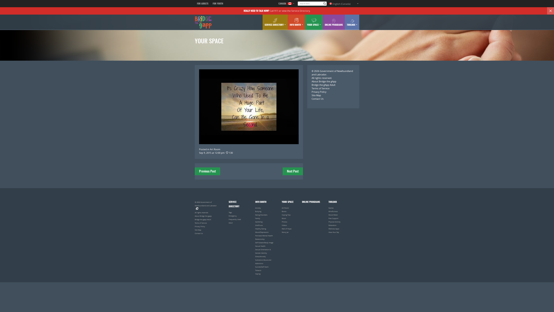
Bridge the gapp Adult (203, 219)
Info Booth (296, 25)
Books (284, 211)
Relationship (260, 239)
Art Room (285, 208)
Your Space (313, 25)
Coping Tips (286, 215)
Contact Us (318, 98)
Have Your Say (334, 232)
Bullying (258, 211)
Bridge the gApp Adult (323, 85)
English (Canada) (341, 3)
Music (284, 218)
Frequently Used (235, 219)
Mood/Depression (262, 232)
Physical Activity (334, 222)
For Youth (218, 4)
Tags (230, 212)
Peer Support (333, 218)
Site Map (316, 95)
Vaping (257, 274)
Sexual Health (260, 246)
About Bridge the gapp (203, 216)
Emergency (233, 216)
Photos (284, 222)
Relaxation (332, 225)
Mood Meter (333, 215)
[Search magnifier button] (325, 4)
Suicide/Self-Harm (261, 267)
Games (331, 208)
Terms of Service (321, 88)
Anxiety (258, 208)
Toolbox (351, 25)
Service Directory (300, 10)
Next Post (293, 171)
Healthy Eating (260, 229)
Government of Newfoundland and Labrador (206, 204)
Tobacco (258, 270)
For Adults (202, 4)
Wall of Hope (286, 229)
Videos (284, 225)
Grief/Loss (259, 225)
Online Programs (334, 25)
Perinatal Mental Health (264, 236)
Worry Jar (285, 232)
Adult (231, 223)
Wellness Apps (334, 229)
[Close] (550, 10)
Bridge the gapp (203, 22)
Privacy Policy (319, 91)
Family (257, 218)
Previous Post (207, 171)
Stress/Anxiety (260, 256)
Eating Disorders (261, 215)
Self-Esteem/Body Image (264, 243)
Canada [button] (282, 4)
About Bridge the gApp (324, 81)
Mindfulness (333, 211)
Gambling (258, 222)
